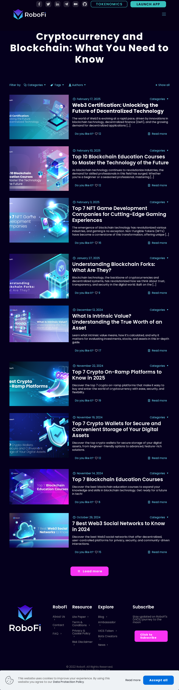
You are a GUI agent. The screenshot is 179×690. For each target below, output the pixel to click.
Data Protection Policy (68, 682)
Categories (35, 85)
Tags (57, 85)
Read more (159, 134)
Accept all (158, 680)
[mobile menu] (164, 14)
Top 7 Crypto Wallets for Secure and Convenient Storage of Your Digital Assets (116, 429)
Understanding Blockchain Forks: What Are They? (113, 267)
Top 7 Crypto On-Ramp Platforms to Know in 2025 (117, 375)
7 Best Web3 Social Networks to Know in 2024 (118, 526)
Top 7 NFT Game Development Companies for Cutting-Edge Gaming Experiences (119, 214)
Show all (164, 85)
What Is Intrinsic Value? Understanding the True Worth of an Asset (117, 322)
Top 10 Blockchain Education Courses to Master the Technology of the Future (120, 159)
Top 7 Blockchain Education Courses (117, 479)
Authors (77, 85)
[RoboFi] (29, 14)
